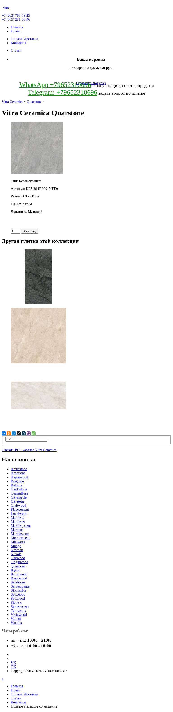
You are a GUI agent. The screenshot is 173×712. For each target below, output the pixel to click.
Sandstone (18, 582)
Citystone (17, 501)
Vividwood (19, 615)
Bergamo (17, 481)
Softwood (18, 598)
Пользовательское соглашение (34, 706)
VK (13, 663)
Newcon (17, 550)
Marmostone (20, 534)
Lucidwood (19, 513)
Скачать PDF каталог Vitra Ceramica (29, 450)
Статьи (16, 50)
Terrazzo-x (18, 610)
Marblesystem (21, 526)
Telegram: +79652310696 (62, 92)
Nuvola (16, 554)
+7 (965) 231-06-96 (16, 19)
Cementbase (19, 493)
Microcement (20, 538)
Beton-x (16, 485)
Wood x (16, 623)
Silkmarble (18, 590)
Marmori (17, 530)
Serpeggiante (20, 586)
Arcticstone (19, 469)
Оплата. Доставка (24, 39)
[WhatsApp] (34, 433)
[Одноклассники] (9, 433)
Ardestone (18, 473)
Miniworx (18, 542)
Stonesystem (20, 606)
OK (13, 667)
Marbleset (18, 521)
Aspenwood (19, 477)
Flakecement (20, 509)
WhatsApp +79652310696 (55, 84)
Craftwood (18, 505)
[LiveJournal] (24, 433)
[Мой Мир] (14, 433)
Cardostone (19, 489)
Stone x (16, 602)
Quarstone (34, 102)
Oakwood (18, 558)
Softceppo (18, 594)
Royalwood (19, 574)
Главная (17, 27)
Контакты (18, 43)
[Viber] (29, 433)
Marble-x (17, 517)
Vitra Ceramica (12, 102)
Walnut (16, 619)
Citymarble (19, 497)
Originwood (19, 562)
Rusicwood (19, 578)
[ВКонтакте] (4, 433)
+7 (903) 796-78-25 (16, 15)
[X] (19, 433)
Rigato (15, 570)
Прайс (15, 31)
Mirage (16, 546)
